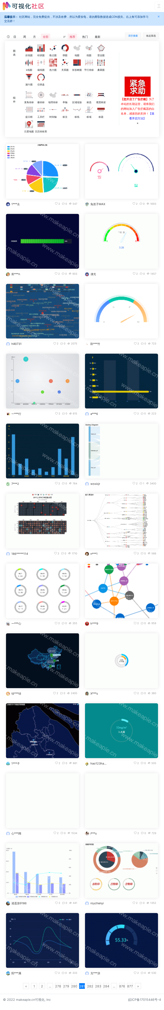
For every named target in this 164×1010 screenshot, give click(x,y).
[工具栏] (41, 110)
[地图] (77, 48)
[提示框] (29, 110)
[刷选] (89, 95)
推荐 (72, 36)
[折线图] (29, 48)
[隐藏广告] (137, 123)
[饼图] (65, 48)
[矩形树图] (77, 63)
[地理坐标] (53, 95)
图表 (14, 52)
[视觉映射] (101, 95)
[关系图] (65, 63)
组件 (14, 99)
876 (122, 986)
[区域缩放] (77, 95)
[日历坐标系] (41, 124)
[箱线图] (41, 63)
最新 (97, 36)
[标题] (101, 110)
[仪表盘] (41, 77)
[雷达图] (101, 48)
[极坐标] (41, 95)
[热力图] (53, 63)
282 (90, 986)
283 (98, 986)
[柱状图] (41, 48)
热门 (85, 36)
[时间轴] (53, 110)
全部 (45, 36)
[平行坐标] (89, 63)
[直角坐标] (29, 95)
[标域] (89, 110)
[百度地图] (29, 124)
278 (58, 986)
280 (74, 986)
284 (106, 986)
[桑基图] (101, 63)
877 (130, 986)
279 (66, 986)
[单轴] (65, 95)
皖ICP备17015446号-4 (144, 1000)
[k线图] (29, 63)
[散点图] (53, 48)
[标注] (65, 110)
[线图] (89, 48)
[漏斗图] (29, 77)
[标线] (77, 110)
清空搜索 (133, 35)
